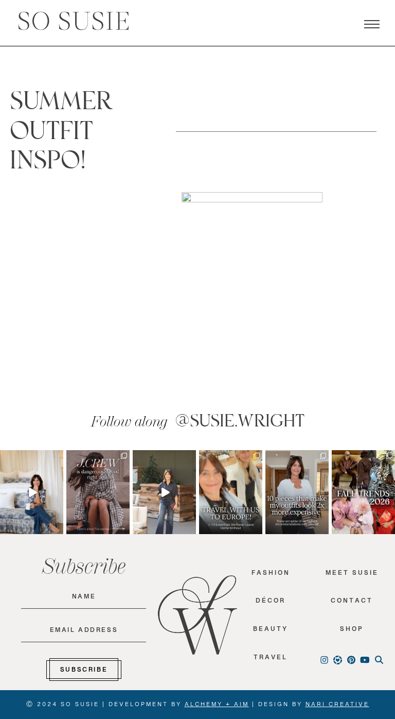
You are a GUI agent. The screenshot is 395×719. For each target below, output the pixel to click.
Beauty (270, 631)
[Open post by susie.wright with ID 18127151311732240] (297, 492)
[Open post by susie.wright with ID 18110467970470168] (98, 492)
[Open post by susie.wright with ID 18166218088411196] (164, 492)
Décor (270, 603)
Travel (271, 659)
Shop (352, 631)
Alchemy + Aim (217, 706)
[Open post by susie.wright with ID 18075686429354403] (31, 492)
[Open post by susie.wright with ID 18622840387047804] (363, 492)
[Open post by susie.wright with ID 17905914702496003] (230, 492)
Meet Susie (352, 575)
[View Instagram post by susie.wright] (57, 457)
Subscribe (83, 671)
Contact (352, 603)
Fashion (271, 575)
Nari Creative (337, 706)
